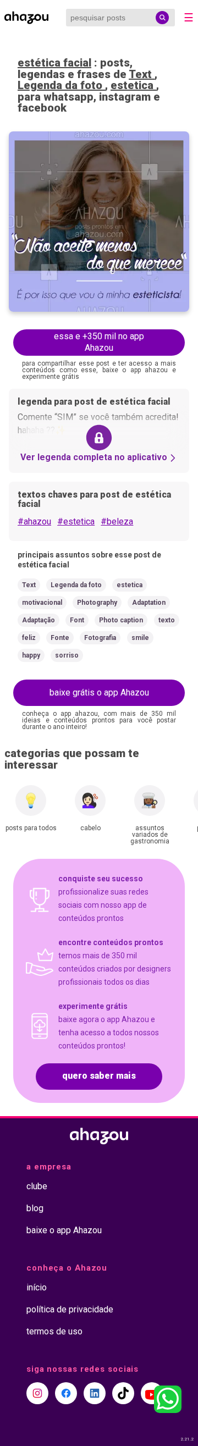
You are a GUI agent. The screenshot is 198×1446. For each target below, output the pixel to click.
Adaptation (149, 602)
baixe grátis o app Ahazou (99, 692)
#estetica (76, 521)
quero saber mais (99, 1075)
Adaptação (38, 620)
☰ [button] (189, 17)
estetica (133, 85)
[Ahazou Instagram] (37, 1393)
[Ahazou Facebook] (66, 1393)
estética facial (54, 62)
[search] (162, 17)
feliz (29, 638)
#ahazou (34, 521)
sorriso (67, 655)
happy (31, 655)
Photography (97, 602)
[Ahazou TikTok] (123, 1393)
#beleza (117, 521)
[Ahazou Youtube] (152, 1393)
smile (140, 638)
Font (77, 620)
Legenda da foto (61, 85)
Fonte (60, 638)
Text (142, 74)
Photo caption (121, 620)
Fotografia (100, 638)
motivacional (42, 602)
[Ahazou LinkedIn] (95, 1393)
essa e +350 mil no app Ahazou (99, 342)
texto (166, 620)
